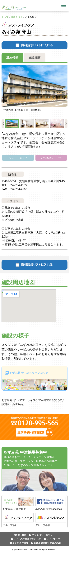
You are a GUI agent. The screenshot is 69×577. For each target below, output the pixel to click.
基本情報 (12, 57)
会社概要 (21, 535)
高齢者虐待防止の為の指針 (47, 543)
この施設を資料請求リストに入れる (34, 265)
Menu (63, 5)
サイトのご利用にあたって (27, 539)
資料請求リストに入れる (34, 45)
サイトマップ (53, 539)
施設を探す (16, 17)
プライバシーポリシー (43, 535)
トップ (5, 17)
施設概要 (34, 57)
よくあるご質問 (20, 543)
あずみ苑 (14, 7)
